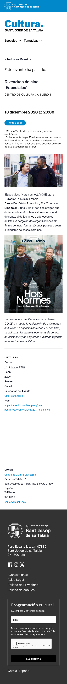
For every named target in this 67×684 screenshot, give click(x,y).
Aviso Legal (16, 579)
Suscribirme (33, 658)
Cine (6, 395)
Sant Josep (17, 395)
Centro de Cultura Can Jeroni (20, 474)
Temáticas (31, 40)
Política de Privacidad (23, 585)
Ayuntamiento (18, 574)
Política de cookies (21, 590)
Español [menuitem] (24, 671)
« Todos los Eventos (17, 59)
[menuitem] (13, 670)
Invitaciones (15, 122)
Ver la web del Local (15, 502)
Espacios (10, 40)
